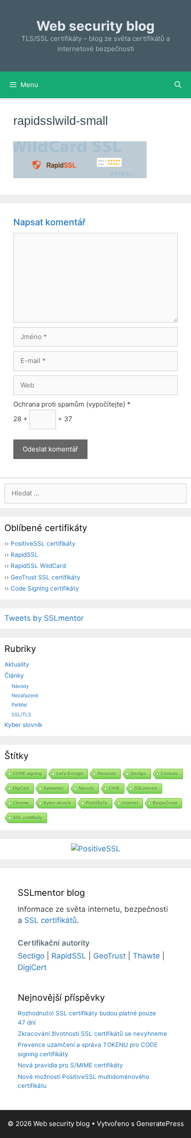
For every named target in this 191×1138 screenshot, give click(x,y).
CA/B (114, 788)
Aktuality (16, 664)
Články (14, 675)
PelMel (19, 705)
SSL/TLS (21, 714)
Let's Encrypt (69, 773)
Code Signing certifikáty (45, 588)
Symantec (54, 788)
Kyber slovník (23, 724)
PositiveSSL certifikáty (43, 543)
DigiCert (21, 788)
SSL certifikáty (27, 817)
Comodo (169, 773)
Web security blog (95, 26)
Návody (20, 686)
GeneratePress (160, 1123)
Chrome (21, 802)
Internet (130, 802)
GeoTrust (109, 955)
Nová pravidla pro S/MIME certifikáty (70, 1065)
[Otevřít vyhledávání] (178, 85)
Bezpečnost (165, 802)
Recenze (107, 773)
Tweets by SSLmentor (44, 618)
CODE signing (27, 773)
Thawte (146, 955)
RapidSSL (24, 554)
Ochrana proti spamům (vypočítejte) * (72, 404)
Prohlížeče (96, 802)
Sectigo (138, 773)
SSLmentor (145, 788)
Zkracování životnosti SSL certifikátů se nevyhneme (92, 1033)
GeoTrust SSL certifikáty (45, 577)
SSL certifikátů (50, 920)
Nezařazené (25, 695)
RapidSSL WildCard (38, 565)
